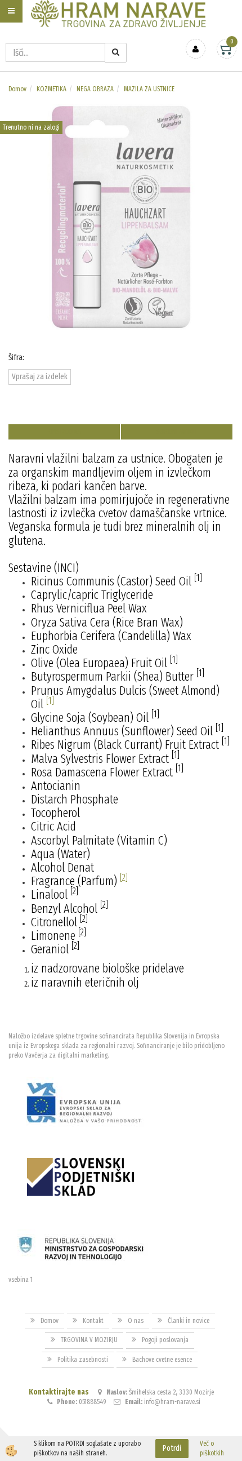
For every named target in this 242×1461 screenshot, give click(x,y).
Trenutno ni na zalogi (31, 127)
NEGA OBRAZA (95, 89)
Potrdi (172, 1448)
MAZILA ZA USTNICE (149, 89)
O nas (136, 1321)
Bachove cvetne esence (162, 1360)
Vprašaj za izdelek (40, 376)
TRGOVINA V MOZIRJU (89, 1340)
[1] (50, 700)
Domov (17, 89)
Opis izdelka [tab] (64, 432)
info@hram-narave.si (172, 1402)
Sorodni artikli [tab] (176, 432)
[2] (124, 877)
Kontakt (93, 1321)
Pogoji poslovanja (165, 1340)
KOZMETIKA (51, 89)
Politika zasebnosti (82, 1360)
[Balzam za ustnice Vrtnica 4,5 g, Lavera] (121, 216)
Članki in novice (188, 1321)
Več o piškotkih (212, 1448)
